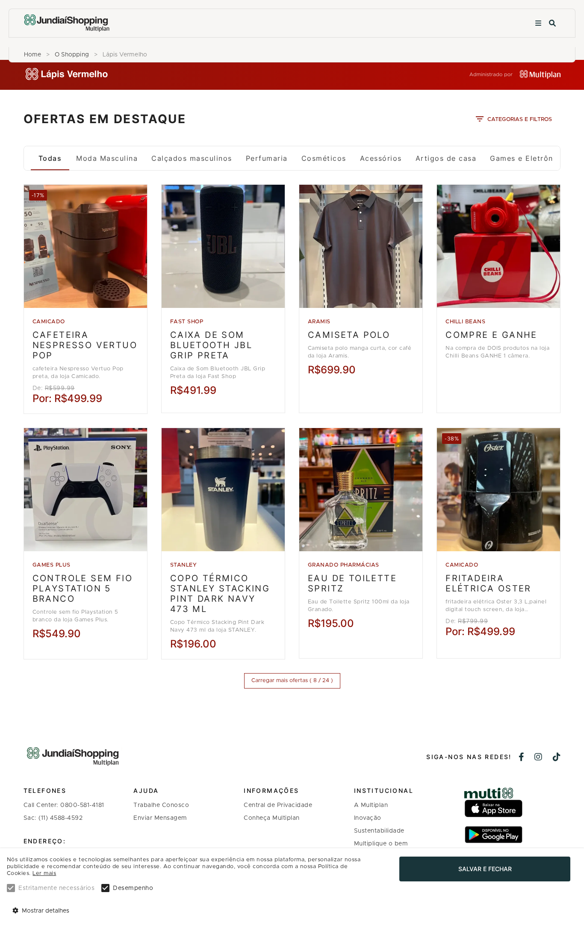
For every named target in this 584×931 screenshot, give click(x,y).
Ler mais (44, 873)
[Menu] (538, 23)
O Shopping (72, 55)
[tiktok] (557, 757)
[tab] (50, 158)
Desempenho (133, 888)
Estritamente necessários (56, 888)
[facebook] (522, 757)
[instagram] (538, 757)
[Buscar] (552, 23)
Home (32, 55)
